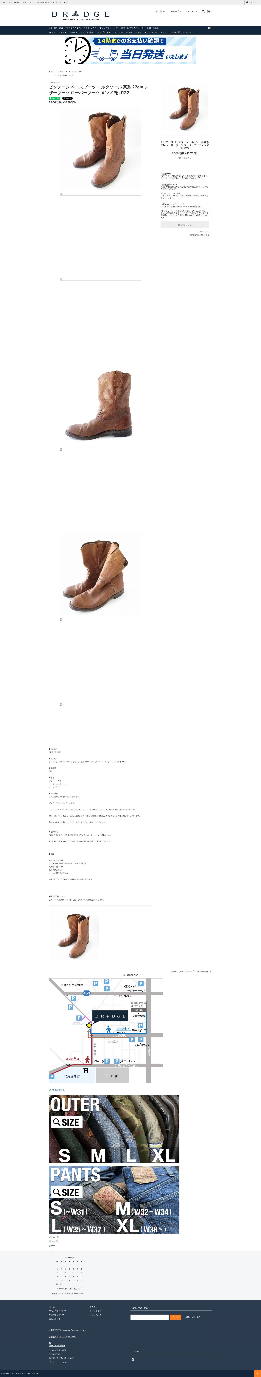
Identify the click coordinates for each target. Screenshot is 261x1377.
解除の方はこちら (193, 1317)
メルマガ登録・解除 (57, 1350)
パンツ (52, 32)
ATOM (57, 1354)
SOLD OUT (186, 225)
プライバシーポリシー (58, 1362)
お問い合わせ (153, 28)
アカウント (252, 2)
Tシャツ (73, 32)
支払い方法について (109, 28)
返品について (204, 231)
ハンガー (187, 32)
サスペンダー (151, 32)
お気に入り (186, 158)
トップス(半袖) (87, 32)
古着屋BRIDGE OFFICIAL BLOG (62, 1337)
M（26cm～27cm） (76, 72)
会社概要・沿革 (56, 28)
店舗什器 (176, 32)
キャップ (164, 32)
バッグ (129, 32)
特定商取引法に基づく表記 (199, 235)
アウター (119, 32)
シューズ (62, 32)
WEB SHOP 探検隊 (57, 1345)
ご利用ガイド (90, 28)
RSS (51, 1354)
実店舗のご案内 (73, 28)
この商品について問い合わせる (180, 971)
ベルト (139, 32)
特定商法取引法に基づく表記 (61, 1358)
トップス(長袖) (104, 32)
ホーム (51, 72)
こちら (178, 193)
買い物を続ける (203, 971)
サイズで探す (63, 75)
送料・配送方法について (132, 28)
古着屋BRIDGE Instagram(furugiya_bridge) (67, 1330)
